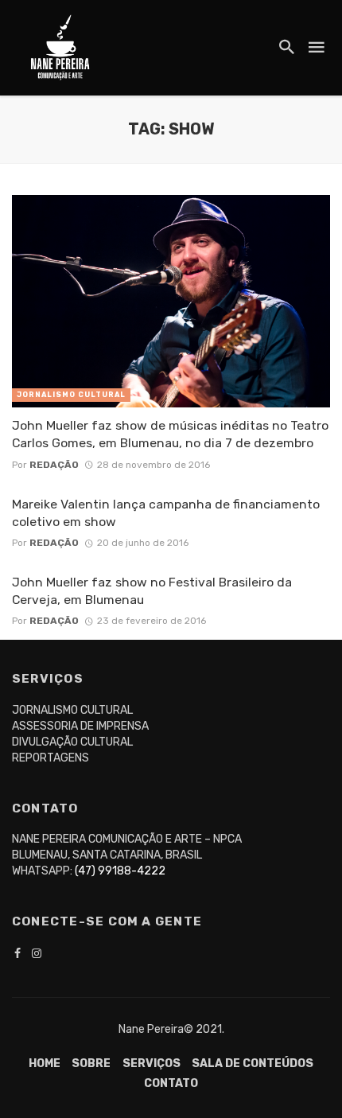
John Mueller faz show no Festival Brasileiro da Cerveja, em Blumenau (152, 591)
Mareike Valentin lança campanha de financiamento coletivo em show (166, 513)
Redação (54, 464)
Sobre (91, 1063)
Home (44, 1063)
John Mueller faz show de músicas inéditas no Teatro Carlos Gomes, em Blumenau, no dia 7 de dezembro (170, 434)
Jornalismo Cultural (71, 395)
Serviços (151, 1063)
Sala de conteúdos (252, 1063)
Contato (171, 1083)
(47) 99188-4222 (120, 871)
